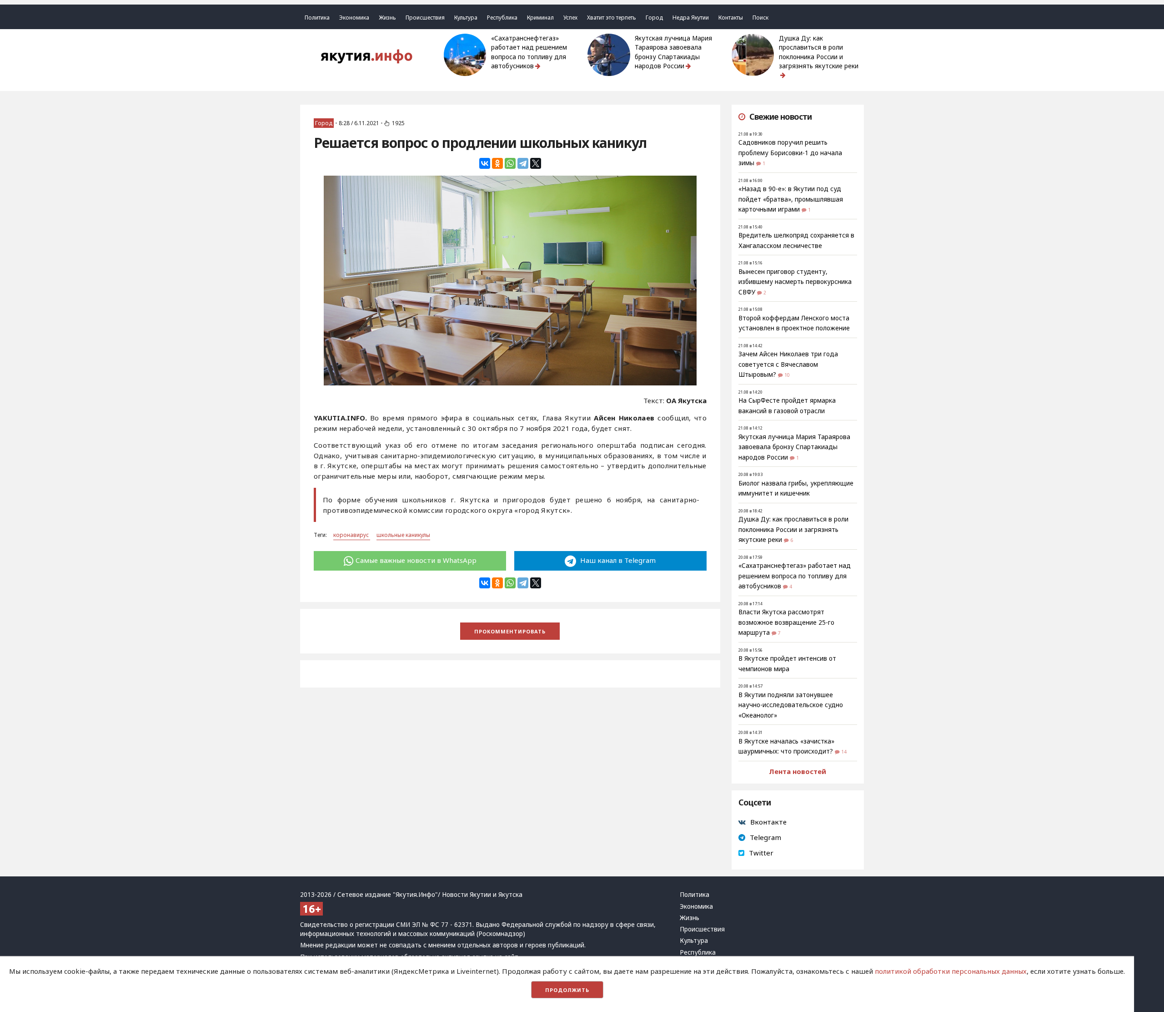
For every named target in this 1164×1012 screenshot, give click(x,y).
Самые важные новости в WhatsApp (416, 560)
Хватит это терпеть (611, 17)
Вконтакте (768, 821)
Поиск (760, 17)
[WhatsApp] (510, 163)
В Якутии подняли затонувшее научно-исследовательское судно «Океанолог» (790, 705)
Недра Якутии (690, 17)
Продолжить (567, 990)
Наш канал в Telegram (617, 560)
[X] (535, 163)
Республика (502, 17)
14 (844, 752)
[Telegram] (522, 163)
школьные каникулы (403, 535)
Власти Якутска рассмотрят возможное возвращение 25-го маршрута (786, 622)
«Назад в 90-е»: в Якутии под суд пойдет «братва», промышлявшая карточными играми (790, 199)
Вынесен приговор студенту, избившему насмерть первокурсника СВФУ (795, 282)
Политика (317, 17)
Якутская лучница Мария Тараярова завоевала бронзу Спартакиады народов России (673, 52)
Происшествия (425, 17)
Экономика (354, 17)
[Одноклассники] (497, 163)
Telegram (765, 837)
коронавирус (351, 535)
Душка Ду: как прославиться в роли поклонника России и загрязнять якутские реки (818, 52)
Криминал (540, 17)
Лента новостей (797, 771)
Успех (570, 17)
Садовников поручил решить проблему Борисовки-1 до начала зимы (790, 152)
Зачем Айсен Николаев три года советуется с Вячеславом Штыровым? (788, 364)
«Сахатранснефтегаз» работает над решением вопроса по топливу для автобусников (529, 52)
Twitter (761, 852)
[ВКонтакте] (484, 163)
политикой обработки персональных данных (951, 971)
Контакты (730, 17)
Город (654, 17)
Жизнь (387, 17)
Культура (465, 17)
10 (787, 375)
